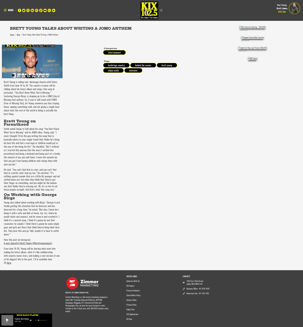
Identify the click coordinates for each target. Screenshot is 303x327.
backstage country (116, 65)
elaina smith (113, 70)
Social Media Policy (133, 295)
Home (12, 34)
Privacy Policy (131, 304)
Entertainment (114, 52)
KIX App (129, 319)
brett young (167, 65)
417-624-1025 (204, 288)
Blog (18, 34)
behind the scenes (143, 65)
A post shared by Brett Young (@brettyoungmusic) (28, 243)
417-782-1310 (204, 293)
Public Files (130, 309)
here (9, 263)
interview (133, 70)
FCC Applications (132, 314)
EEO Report (130, 285)
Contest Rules (131, 300)
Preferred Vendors (133, 290)
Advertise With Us (133, 281)
